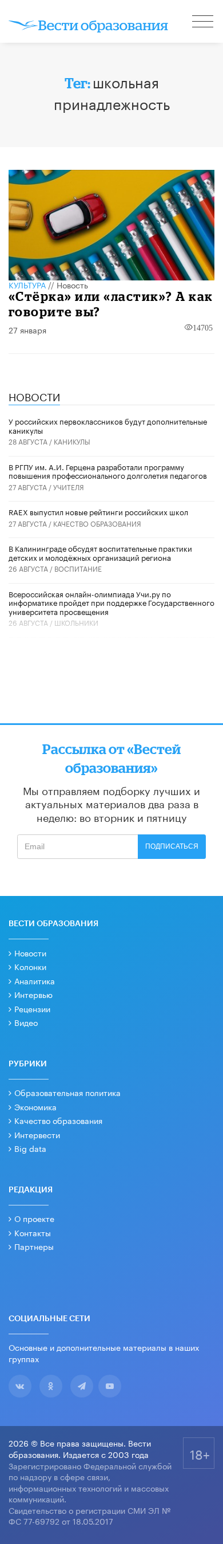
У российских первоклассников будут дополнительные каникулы (108, 425)
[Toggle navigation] (203, 22)
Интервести (37, 1134)
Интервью (33, 994)
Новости (30, 952)
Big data (30, 1148)
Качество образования (97, 523)
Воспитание (78, 568)
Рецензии (32, 1008)
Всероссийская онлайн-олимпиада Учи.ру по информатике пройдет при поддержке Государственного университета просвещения (111, 602)
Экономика (35, 1106)
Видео (26, 1022)
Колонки (30, 966)
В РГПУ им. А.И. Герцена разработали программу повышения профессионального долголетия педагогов (108, 471)
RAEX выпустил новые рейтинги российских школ (98, 511)
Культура (27, 284)
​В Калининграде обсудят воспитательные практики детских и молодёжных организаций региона (100, 552)
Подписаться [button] (171, 846)
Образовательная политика (67, 1092)
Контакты (32, 1232)
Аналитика (34, 980)
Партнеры (34, 1246)
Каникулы (72, 440)
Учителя (68, 486)
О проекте (34, 1218)
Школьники (76, 622)
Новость (72, 284)
